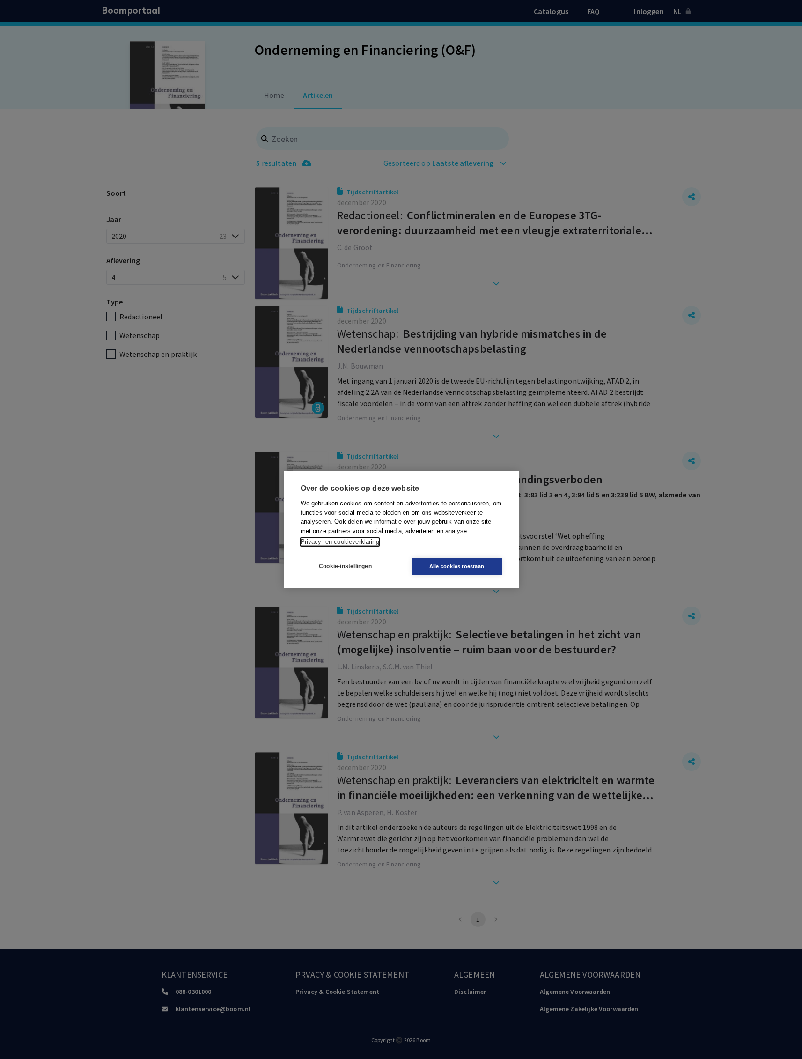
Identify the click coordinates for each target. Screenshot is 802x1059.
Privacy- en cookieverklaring (340, 541)
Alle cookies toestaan (456, 566)
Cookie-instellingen (345, 566)
